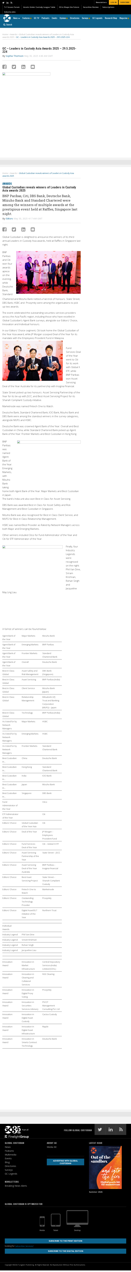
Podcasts (45, 18)
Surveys (85, 18)
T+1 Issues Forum (11, 7)
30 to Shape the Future (69, 7)
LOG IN (113, 2)
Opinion (63, 18)
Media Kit (52, 1146)
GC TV (36, 18)
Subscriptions (108, 7)
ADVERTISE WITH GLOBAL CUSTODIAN (65, 1162)
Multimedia (10, 1154)
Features (26, 18)
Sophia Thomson (14, 55)
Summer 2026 (95, 1192)
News (15, 18)
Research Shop (111, 18)
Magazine (123, 18)
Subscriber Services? (24, 1246)
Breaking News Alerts (16, 1185)
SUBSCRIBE (124, 2)
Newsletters (101, 2)
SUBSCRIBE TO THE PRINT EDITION (65, 1241)
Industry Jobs (10, 12)
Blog (7, 1162)
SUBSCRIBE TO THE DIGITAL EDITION (65, 1251)
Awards (7, 184)
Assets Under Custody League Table (39, 7)
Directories (74, 18)
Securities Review (91, 7)
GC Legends (97, 18)
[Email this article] (33, 66)
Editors (9, 218)
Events (54, 18)
